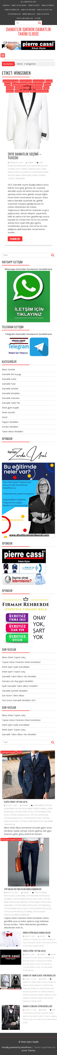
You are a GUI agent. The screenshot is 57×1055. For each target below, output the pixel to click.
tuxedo (11, 178)
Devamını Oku (15, 238)
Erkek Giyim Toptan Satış (13, 671)
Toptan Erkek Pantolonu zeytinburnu (32, 905)
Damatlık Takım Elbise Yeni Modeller (19, 676)
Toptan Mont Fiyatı (33, 818)
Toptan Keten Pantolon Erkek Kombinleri (21, 662)
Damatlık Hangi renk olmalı (35, 982)
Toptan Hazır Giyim (39, 815)
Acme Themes (28, 1050)
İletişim (37, 18)
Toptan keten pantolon (39, 908)
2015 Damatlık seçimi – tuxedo (24, 155)
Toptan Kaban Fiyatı (13, 818)
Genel (4, 417)
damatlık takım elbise (33, 172)
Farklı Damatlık (45, 995)
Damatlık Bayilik (43, 14)
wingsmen (20, 178)
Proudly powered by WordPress (17, 1047)
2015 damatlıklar (35, 166)
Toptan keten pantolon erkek (18, 911)
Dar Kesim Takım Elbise (13, 695)
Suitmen (41, 175)
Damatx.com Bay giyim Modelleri (17, 681)
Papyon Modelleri (14, 14)
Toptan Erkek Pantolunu (15, 908)
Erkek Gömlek (36, 88)
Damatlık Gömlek (48, 5)
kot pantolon (39, 1019)
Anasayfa (6, 5)
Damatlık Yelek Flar (44, 10)
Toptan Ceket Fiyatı (24, 812)
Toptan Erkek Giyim (31, 967)
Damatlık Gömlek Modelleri (15, 690)
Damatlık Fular (38, 81)
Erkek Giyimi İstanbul (37, 808)
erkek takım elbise (23, 175)
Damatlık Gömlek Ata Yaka (34, 939)
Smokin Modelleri (28, 14)
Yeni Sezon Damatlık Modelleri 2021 (19, 700)
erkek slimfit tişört (41, 1016)
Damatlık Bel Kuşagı (19, 5)
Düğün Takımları (30, 995)
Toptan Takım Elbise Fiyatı (31, 821)
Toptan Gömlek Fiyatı (19, 815)
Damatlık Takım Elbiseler (43, 992)
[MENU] (3, 55)
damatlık (18, 172)
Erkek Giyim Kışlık (43, 943)
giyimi (34, 175)
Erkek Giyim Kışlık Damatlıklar (16, 667)
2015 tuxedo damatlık (26, 169)
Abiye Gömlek (8, 369)
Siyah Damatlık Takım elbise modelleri (20, 686)
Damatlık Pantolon (28, 10)
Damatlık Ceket (34, 5)
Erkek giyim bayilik (22, 88)
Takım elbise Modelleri (24, 18)
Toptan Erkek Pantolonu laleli (27, 899)
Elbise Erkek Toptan (42, 805)
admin (30, 162)
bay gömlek (43, 1013)
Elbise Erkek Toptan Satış (14, 657)
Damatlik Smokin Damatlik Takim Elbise (28, 31)
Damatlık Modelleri (12, 10)
